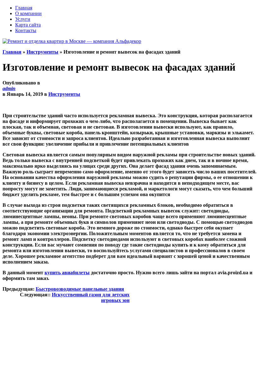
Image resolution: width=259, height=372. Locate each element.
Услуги (22, 19)
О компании (28, 13)
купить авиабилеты (67, 272)
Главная (23, 7)
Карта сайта (28, 24)
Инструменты (42, 52)
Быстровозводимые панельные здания (80, 289)
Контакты (25, 30)
